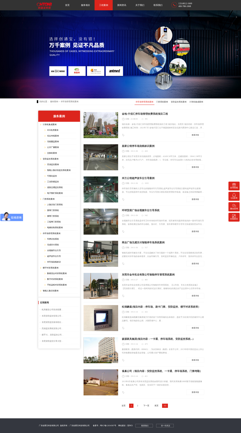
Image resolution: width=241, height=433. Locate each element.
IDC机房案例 (52, 130)
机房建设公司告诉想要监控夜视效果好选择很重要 (53, 310)
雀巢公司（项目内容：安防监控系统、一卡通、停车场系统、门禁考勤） (162, 371)
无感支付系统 (53, 245)
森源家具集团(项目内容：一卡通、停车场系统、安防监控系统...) (157, 339)
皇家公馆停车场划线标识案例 (138, 146)
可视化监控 (52, 176)
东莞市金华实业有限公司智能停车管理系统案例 (148, 274)
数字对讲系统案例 (55, 279)
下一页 (146, 406)
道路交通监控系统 (55, 187)
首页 (67, 5)
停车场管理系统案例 (69, 102)
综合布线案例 (53, 136)
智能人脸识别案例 (50, 291)
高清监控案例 (53, 164)
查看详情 (195, 135)
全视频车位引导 (54, 250)
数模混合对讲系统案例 (57, 273)
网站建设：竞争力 (125, 425)
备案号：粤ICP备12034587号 (104, 425)
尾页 (156, 406)
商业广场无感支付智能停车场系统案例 (143, 242)
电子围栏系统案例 (55, 193)
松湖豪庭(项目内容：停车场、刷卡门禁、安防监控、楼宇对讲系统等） (161, 306)
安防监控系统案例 (178, 102)
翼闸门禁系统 (53, 210)
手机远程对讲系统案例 (57, 285)
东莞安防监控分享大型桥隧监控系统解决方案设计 (53, 341)
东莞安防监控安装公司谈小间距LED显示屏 (53, 316)
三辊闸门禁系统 (54, 222)
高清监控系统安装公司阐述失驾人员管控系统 (53, 328)
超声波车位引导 (54, 256)
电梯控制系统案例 (55, 227)
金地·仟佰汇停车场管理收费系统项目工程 (145, 113)
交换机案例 (52, 153)
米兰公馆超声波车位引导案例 (138, 178)
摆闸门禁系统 (53, 216)
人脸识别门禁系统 (55, 205)
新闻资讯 (121, 5)
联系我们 (158, 5)
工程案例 (103, 5)
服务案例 (55, 102)
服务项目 (85, 5)
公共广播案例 (53, 147)
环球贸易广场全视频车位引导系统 (141, 210)
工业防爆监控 (53, 182)
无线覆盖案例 (53, 142)
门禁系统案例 (162, 102)
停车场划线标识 (54, 262)
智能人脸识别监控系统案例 (59, 170)
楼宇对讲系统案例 (50, 268)
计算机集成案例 (196, 102)
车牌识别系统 (53, 239)
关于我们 (139, 5)
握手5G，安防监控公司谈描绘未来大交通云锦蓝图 (53, 335)
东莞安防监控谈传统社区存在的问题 (53, 322)
